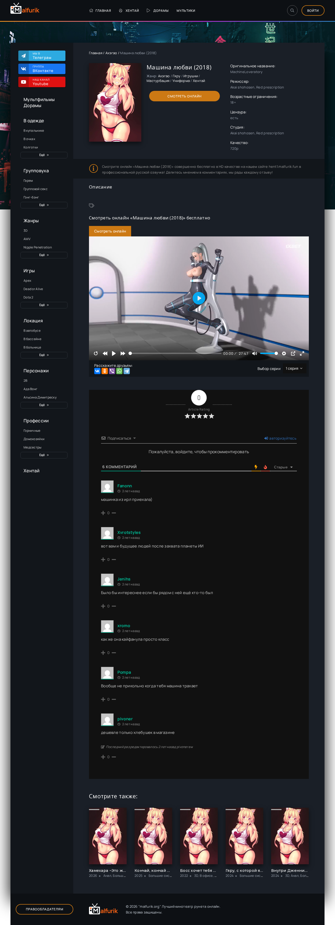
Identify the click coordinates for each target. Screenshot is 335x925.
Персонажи (36, 371)
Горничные (32, 430)
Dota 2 (29, 297)
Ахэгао (111, 53)
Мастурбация (158, 80)
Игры (29, 271)
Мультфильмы (39, 99)
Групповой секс (36, 189)
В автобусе (32, 330)
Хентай (132, 10)
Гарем (28, 180)
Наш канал (41, 82)
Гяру (176, 76)
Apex (27, 280)
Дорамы (161, 10)
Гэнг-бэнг (31, 197)
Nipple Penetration (38, 247)
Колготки (31, 147)
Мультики (186, 10)
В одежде (34, 121)
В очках (29, 139)
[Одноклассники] (105, 371)
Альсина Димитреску (40, 397)
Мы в (42, 56)
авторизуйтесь (282, 438)
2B (25, 380)
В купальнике (34, 130)
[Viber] (112, 371)
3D (26, 230)
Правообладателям (44, 909)
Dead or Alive (33, 289)
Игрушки (190, 76)
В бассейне (32, 339)
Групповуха (36, 171)
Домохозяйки (34, 439)
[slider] (175, 353)
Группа (43, 69)
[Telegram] (127, 371)
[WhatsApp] (119, 371)
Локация (33, 321)
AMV (27, 239)
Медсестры (33, 447)
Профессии (36, 421)
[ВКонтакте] (97, 371)
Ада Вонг (30, 389)
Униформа (181, 80)
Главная (103, 10)
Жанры (31, 221)
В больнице (32, 347)
